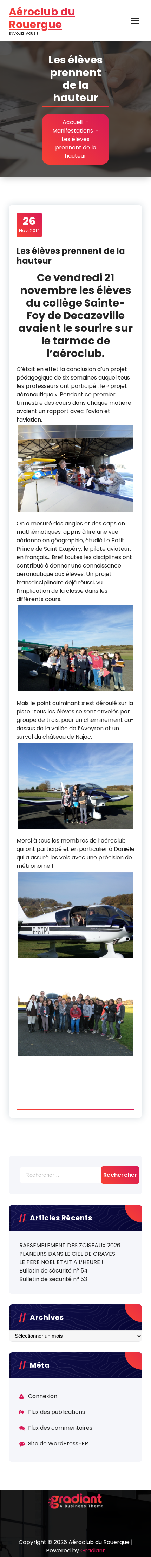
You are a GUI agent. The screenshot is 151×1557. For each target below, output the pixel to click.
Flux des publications (56, 1412)
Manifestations (72, 131)
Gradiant (92, 1550)
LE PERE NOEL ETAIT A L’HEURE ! (61, 1262)
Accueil (73, 122)
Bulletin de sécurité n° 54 (53, 1271)
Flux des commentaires (60, 1428)
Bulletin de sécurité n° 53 (53, 1279)
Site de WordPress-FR (58, 1443)
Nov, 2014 (29, 224)
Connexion (42, 1396)
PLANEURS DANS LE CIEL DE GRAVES (67, 1254)
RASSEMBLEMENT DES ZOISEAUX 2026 (69, 1245)
